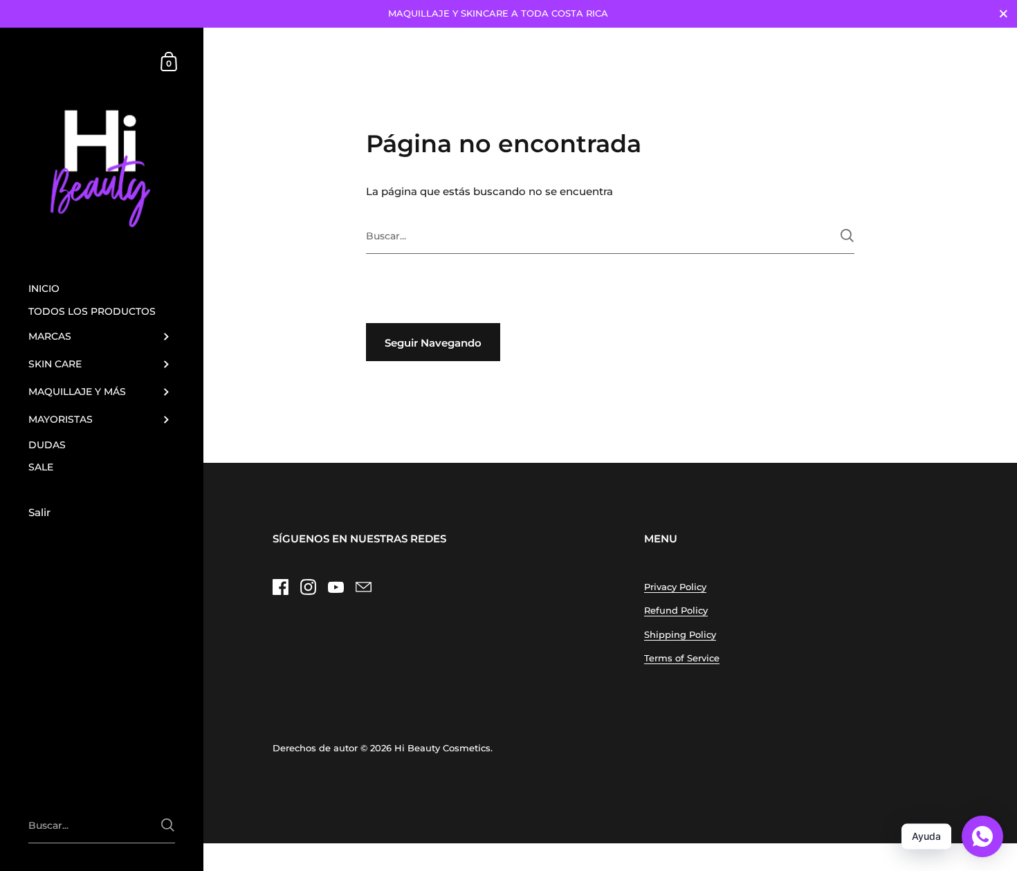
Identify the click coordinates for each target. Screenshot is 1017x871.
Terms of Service (682, 657)
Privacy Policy (675, 586)
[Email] (363, 587)
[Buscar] (847, 235)
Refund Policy (676, 610)
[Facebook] (280, 587)
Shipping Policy (680, 634)
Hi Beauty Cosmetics (442, 747)
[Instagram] (308, 587)
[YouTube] (335, 587)
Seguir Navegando (433, 342)
